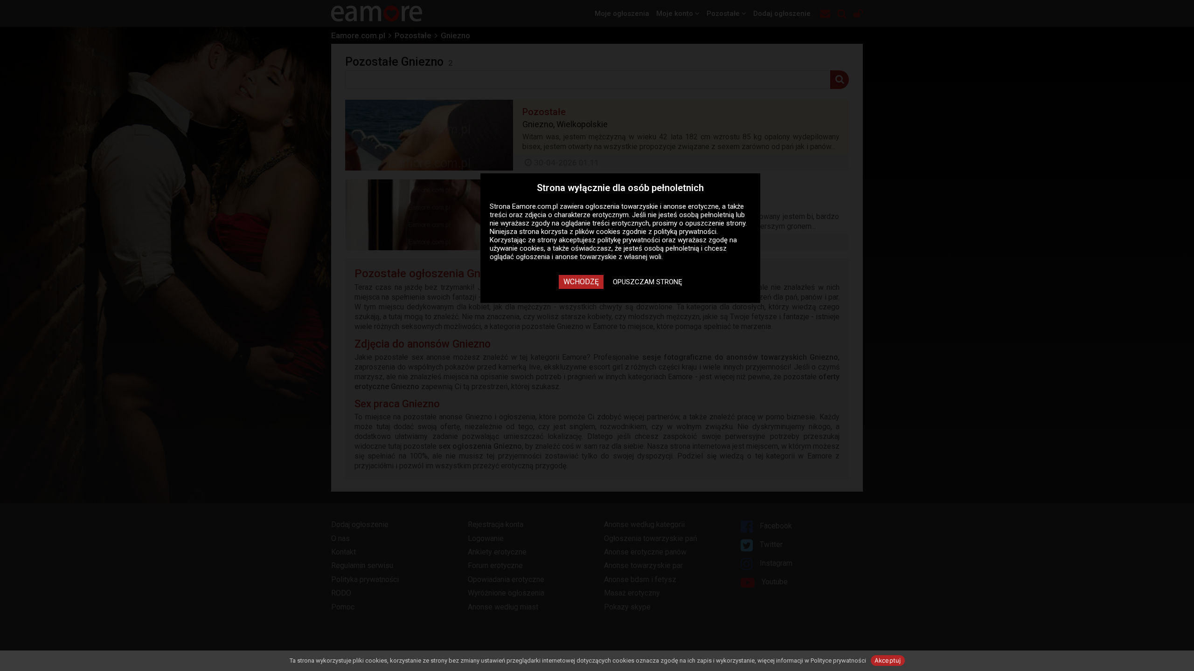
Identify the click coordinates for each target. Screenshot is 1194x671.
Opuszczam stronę (647, 282)
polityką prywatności (685, 231)
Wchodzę (581, 281)
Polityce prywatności (838, 660)
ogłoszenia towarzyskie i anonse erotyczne (652, 206)
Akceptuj (888, 660)
